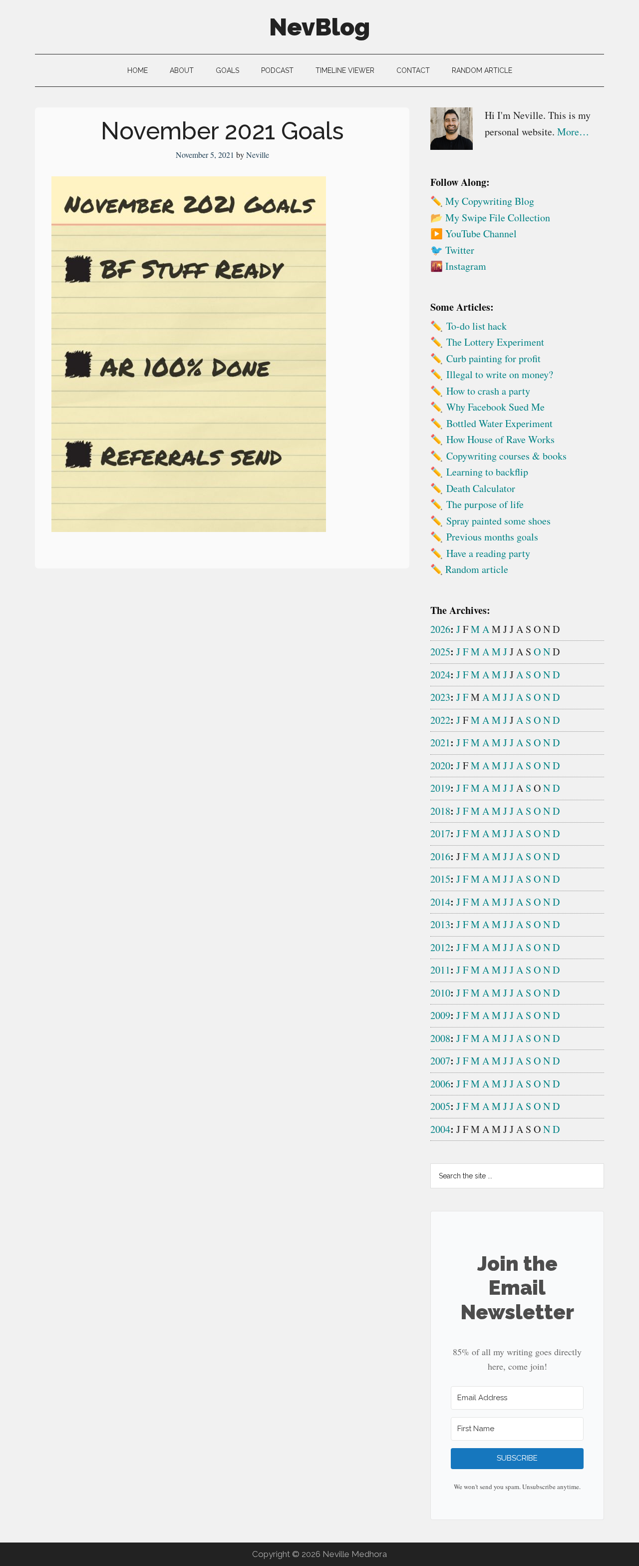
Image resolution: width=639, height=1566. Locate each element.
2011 (440, 970)
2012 (440, 947)
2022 (440, 720)
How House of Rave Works (500, 439)
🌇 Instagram (458, 266)
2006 (440, 1083)
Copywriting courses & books (506, 456)
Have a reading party (488, 553)
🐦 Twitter (452, 250)
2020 (440, 765)
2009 (440, 1015)
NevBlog (319, 27)
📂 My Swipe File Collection (490, 217)
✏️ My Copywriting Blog (482, 201)
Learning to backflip (487, 472)
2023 (440, 697)
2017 (440, 833)
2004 (440, 1129)
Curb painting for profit (493, 358)
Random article (476, 569)
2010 (440, 993)
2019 (440, 788)
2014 (440, 902)
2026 (440, 629)
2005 (440, 1106)
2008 (440, 1038)
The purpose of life (485, 504)
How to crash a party (488, 391)
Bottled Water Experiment (499, 423)
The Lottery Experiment (495, 342)
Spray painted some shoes (498, 520)
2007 (440, 1060)
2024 (440, 674)
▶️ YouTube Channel (473, 233)
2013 (440, 924)
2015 (440, 879)
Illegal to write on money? (499, 374)
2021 (440, 742)
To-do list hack (476, 326)
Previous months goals (492, 536)
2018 (440, 811)
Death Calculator (480, 488)
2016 (440, 856)
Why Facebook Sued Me (495, 407)
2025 (440, 651)
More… (573, 131)
